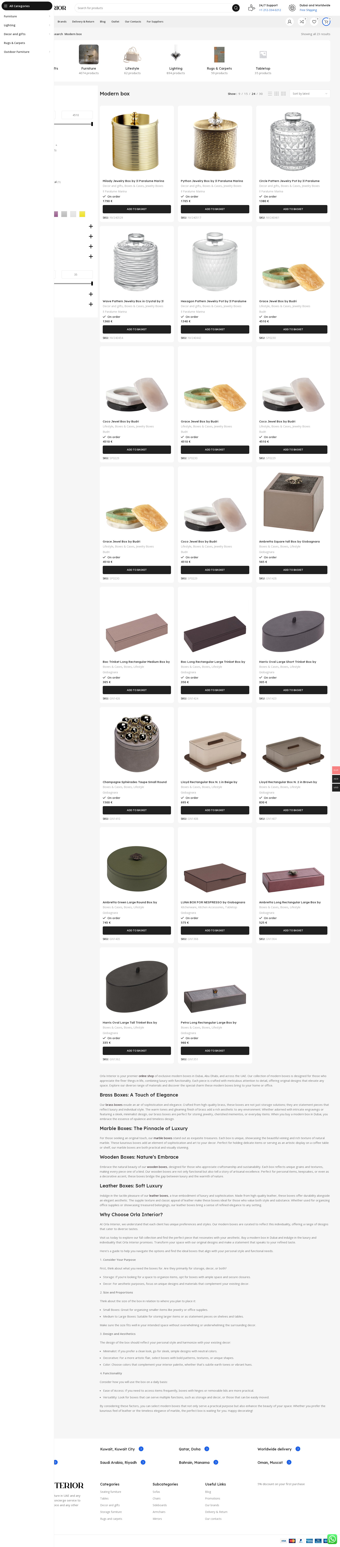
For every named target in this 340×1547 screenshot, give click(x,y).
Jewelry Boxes (154, 186)
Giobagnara (266, 552)
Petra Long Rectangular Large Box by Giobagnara (209, 1024)
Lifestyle (264, 306)
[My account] (290, 22)
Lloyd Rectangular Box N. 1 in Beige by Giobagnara (209, 783)
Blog (208, 1492)
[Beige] (55, 214)
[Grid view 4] (283, 93)
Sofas (156, 1492)
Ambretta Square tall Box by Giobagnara (289, 541)
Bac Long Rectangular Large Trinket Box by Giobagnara (213, 663)
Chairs (157, 1498)
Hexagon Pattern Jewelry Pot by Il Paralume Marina (213, 303)
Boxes (284, 546)
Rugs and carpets (111, 1519)
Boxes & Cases (134, 186)
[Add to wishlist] (168, 132)
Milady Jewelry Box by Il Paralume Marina (133, 181)
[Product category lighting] (176, 61)
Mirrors (157, 1519)
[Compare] (168, 115)
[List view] (270, 93)
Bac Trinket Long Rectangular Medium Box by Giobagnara (136, 663)
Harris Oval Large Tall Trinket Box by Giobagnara (130, 1024)
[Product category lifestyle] (132, 61)
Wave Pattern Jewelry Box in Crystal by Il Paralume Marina (133, 303)
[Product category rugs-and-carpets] (219, 61)
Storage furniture (111, 1512)
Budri (262, 311)
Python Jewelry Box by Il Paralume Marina (212, 181)
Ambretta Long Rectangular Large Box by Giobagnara (290, 904)
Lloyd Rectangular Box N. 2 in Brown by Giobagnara (288, 783)
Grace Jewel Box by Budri (278, 301)
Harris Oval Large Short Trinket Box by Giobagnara (287, 663)
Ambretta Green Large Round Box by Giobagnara (130, 904)
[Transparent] (73, 214)
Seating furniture (110, 1492)
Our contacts (213, 1519)
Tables (104, 1498)
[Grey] (64, 214)
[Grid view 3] (276, 93)
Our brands (212, 1505)
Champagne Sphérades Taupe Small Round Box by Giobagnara (135, 783)
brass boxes (114, 1105)
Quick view (168, 123)
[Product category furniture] (88, 61)
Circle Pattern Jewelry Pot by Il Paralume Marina (289, 182)
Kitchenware (189, 907)
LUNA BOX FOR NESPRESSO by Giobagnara (213, 902)
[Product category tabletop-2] (263, 61)
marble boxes (163, 1138)
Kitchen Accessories (211, 907)
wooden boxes (157, 1167)
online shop (146, 1076)
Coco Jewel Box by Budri (121, 421)
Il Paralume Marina (115, 191)
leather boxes (158, 1195)
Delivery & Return (216, 1512)
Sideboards (160, 1505)
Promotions (212, 1498)
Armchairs (159, 1512)
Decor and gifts (113, 186)
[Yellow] (82, 214)
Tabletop (231, 907)
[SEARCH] (236, 8)
